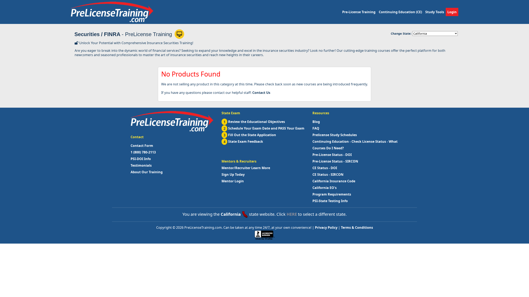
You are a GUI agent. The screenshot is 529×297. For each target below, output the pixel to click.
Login (452, 12)
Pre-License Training (358, 12)
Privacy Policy (326, 227)
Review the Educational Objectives (254, 121)
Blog (316, 121)
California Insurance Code (333, 181)
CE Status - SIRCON (327, 174)
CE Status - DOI (324, 168)
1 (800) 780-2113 (143, 152)
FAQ (315, 128)
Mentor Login (233, 181)
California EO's (324, 187)
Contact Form (142, 145)
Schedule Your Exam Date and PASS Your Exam (264, 128)
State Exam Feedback (243, 141)
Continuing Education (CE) (400, 12)
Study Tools (434, 12)
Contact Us (261, 92)
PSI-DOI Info (141, 159)
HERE (292, 214)
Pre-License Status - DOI (332, 154)
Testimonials (141, 165)
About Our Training (147, 172)
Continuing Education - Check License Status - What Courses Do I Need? (355, 144)
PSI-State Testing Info (330, 201)
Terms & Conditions (357, 227)
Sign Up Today (233, 174)
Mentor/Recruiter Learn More (246, 168)
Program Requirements (331, 194)
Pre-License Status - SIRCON (335, 161)
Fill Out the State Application (250, 135)
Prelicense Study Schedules (334, 135)
